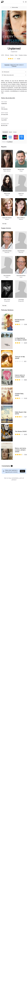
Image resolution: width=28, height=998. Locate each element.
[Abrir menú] (26, 2)
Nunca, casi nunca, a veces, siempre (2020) (20, 449)
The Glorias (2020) (21, 431)
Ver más (4, 223)
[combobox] (14, 72)
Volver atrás (15, 7)
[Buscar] (23, 2)
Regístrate (7, 64)
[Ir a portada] (2, 2)
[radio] (5, 132)
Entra (12, 64)
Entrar (22, 471)
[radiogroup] (14, 132)
